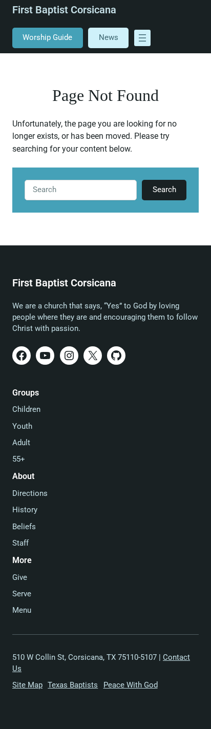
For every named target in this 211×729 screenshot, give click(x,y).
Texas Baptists (73, 685)
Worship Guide (47, 37)
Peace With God (130, 685)
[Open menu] (142, 38)
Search (164, 189)
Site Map (27, 685)
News (108, 37)
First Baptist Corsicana (64, 10)
